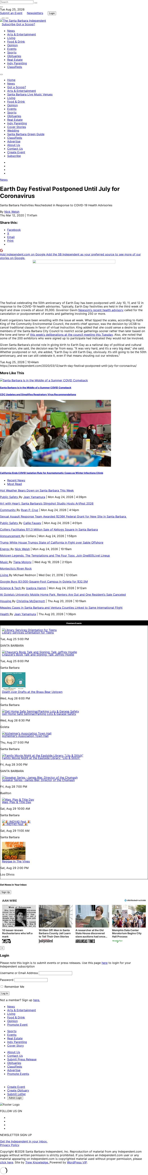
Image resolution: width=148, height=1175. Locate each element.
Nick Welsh (11, 211)
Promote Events (18, 1074)
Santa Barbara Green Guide (25, 134)
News (11, 31)
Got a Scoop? (25, 24)
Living (11, 38)
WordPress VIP (77, 1162)
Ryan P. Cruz (29, 510)
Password (6, 980)
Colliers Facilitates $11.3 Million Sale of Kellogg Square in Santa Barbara (49, 529)
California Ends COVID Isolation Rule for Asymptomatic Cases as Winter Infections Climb (51, 472)
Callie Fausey (32, 523)
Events (11, 49)
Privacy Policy (9, 1145)
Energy (5, 549)
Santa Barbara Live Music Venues (30, 94)
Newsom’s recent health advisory (100, 310)
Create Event (16, 152)
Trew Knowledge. (37, 1162)
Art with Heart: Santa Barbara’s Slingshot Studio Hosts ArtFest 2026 (46, 503)
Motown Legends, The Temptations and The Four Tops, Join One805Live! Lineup (55, 555)
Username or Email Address (19, 973)
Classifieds (14, 67)
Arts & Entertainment (21, 34)
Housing (6, 601)
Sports (11, 52)
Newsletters (35, 13)
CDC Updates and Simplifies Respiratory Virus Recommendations (38, 394)
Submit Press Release (21, 1059)
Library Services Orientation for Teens (28, 632)
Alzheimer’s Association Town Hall (25, 736)
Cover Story (15, 1045)
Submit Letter (16, 1094)
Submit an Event (11, 13)
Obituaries (14, 56)
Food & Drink (16, 41)
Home (11, 80)
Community (8, 510)
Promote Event (17, 1024)
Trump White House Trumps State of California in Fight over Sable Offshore (51, 542)
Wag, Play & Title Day (16, 802)
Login (52, 13)
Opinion (12, 45)
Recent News (16, 480)
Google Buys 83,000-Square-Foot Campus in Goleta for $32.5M (44, 581)
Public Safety (9, 497)
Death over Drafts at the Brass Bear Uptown (32, 692)
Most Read (14, 484)
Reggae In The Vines (16, 861)
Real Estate (15, 59)
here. (36, 1000)
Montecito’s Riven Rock (16, 568)
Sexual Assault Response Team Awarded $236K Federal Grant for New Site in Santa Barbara (63, 516)
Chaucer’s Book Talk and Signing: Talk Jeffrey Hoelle (38, 654)
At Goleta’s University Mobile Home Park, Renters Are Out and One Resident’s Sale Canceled (63, 594)
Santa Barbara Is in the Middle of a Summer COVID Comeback (35, 387)
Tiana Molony (22, 562)
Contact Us (15, 148)
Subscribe (9, 24)
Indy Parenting (17, 63)
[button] (19, 924)
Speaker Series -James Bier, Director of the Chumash (38, 780)
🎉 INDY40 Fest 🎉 (15, 824)
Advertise (13, 141)
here (105, 963)
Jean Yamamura (34, 497)
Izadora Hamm (36, 588)
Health (5, 614)
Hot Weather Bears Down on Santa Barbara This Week (37, 490)
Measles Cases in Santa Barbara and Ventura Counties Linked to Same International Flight (61, 607)
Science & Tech (11, 588)
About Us (13, 145)
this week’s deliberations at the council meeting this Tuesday (71, 334)
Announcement (10, 536)
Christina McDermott (30, 601)
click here (6, 1162)
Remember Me (14, 986)
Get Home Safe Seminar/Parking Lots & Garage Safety (39, 714)
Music (4, 562)
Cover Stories (16, 127)
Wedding (13, 130)
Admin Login (15, 1098)
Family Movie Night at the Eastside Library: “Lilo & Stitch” (41, 758)
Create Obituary (18, 1090)
